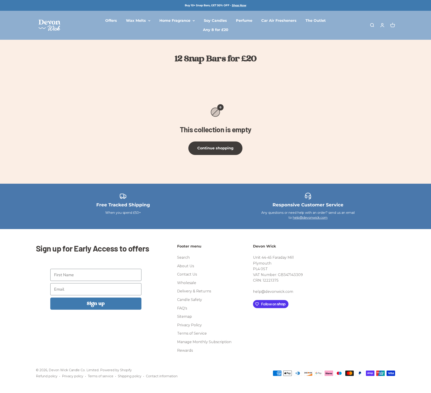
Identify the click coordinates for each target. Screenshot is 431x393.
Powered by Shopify (116, 370)
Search (183, 257)
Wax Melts (136, 20)
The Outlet (316, 20)
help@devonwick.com (310, 218)
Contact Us (187, 274)
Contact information (162, 376)
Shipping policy (129, 376)
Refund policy (46, 376)
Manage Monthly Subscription (204, 342)
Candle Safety (189, 300)
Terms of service (100, 376)
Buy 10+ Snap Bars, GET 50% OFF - (215, 5)
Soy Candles (215, 20)
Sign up (96, 304)
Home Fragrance (174, 20)
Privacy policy (72, 376)
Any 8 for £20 (215, 30)
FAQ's (182, 308)
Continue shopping (215, 148)
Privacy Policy (189, 325)
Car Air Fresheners (279, 20)
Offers (111, 20)
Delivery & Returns (194, 291)
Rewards (185, 350)
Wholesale (186, 283)
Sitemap (184, 316)
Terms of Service (192, 333)
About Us (185, 266)
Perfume (244, 20)
